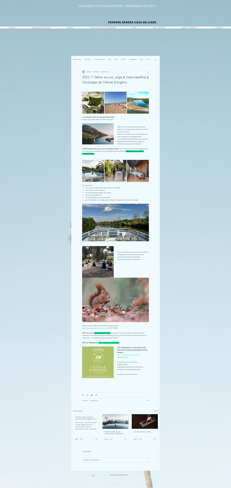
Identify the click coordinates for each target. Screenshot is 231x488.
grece (116, 59)
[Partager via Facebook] (83, 395)
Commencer (87, 59)
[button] (155, 59)
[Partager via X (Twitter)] (87, 395)
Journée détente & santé (142, 432)
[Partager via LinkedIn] (92, 395)
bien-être (123, 59)
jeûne (141, 59)
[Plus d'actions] (148, 72)
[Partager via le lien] (96, 395)
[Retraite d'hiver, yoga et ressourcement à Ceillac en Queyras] (116, 421)
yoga (109, 59)
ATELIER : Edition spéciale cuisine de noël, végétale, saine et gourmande (86, 418)
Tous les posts (77, 59)
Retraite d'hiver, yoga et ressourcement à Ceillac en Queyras (114, 433)
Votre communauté (100, 59)
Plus (148, 59)
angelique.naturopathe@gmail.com (119, 475)
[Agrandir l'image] (93, 103)
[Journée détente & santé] (145, 421)
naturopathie (133, 59)
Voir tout (155, 411)
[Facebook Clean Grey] (93, 475)
